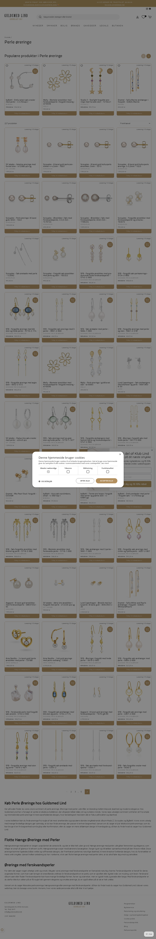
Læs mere (105, 463)
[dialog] (78, 469)
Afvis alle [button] (85, 481)
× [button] (120, 454)
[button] (45, 481)
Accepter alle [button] (106, 481)
